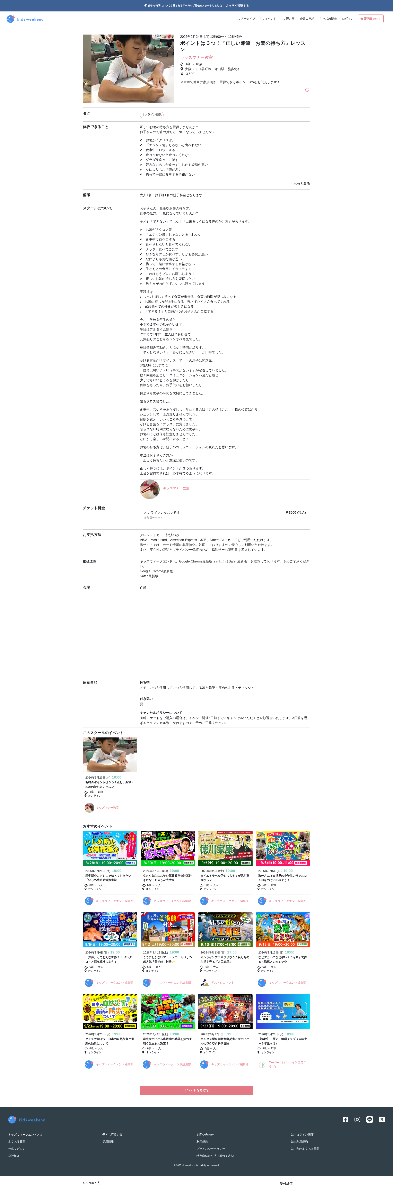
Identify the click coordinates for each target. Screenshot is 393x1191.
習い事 (290, 19)
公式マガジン (16, 1149)
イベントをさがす (196, 1090)
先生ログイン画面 (302, 1135)
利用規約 (202, 1141)
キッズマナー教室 (196, 58)
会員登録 (370, 19)
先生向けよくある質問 (305, 1149)
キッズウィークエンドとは (25, 1135)
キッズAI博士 (328, 19)
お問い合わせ (205, 1135)
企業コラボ (307, 19)
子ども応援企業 (112, 1135)
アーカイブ (247, 19)
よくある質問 (16, 1141)
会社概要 (14, 1156)
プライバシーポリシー (210, 1149)
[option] (128, 67)
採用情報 (108, 1141)
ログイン (347, 19)
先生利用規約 (299, 1141)
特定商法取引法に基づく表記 (215, 1156)
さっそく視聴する (237, 5)
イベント (270, 19)
